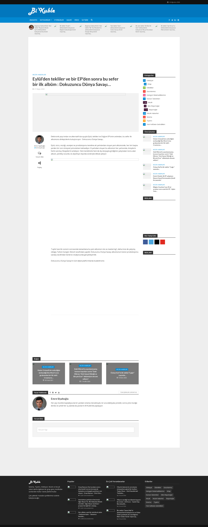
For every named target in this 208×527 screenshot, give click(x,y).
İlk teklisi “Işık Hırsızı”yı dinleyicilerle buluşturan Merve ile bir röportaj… (168, 28)
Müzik (148, 498)
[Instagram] (156, 242)
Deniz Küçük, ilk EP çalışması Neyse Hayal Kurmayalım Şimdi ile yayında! (164, 178)
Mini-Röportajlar (166, 495)
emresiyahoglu (40, 148)
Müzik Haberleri (39, 75)
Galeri (69, 20)
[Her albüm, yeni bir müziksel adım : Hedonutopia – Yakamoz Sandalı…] (72, 514)
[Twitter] (151, 242)
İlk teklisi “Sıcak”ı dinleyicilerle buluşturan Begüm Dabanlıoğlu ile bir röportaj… (68, 29)
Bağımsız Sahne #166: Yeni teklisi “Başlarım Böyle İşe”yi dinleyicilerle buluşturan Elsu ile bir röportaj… (43, 29)
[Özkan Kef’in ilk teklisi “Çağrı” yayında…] (147, 166)
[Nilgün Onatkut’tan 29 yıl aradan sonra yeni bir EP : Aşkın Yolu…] (147, 186)
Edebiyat (149, 487)
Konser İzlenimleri (152, 495)
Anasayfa (33, 20)
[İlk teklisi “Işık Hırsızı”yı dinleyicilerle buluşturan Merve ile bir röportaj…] (158, 27)
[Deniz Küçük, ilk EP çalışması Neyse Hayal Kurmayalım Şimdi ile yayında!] (147, 175)
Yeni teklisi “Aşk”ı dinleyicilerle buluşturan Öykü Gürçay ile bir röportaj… (117, 29)
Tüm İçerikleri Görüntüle (128, 392)
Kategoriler (45, 20)
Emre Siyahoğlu (39, 146)
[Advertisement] (104, 57)
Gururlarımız (168, 487)
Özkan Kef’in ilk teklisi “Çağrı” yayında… (122, 374)
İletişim (85, 20)
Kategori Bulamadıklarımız (155, 491)
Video (76, 20)
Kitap (169, 491)
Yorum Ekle (40, 157)
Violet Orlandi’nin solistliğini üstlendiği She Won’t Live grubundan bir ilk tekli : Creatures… (48, 374)
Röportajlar (170, 498)
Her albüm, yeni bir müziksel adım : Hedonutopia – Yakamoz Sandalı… (90, 514)
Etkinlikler (59, 20)
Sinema (148, 502)
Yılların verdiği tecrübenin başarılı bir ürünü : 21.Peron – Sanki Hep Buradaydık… (129, 502)
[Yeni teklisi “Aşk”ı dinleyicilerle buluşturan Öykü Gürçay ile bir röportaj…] (107, 27)
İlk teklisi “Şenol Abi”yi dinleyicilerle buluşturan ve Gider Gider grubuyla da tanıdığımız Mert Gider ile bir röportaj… (128, 513)
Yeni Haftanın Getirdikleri (154, 506)
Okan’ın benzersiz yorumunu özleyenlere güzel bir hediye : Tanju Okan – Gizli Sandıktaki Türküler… (127, 490)
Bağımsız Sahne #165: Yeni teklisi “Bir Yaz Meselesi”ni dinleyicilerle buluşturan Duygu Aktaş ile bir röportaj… (93, 29)
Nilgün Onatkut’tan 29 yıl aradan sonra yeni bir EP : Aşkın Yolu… (164, 189)
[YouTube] (162, 242)
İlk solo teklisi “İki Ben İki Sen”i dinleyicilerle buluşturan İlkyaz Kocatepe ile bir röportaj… (144, 29)
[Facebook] (145, 242)
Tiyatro (156, 502)
